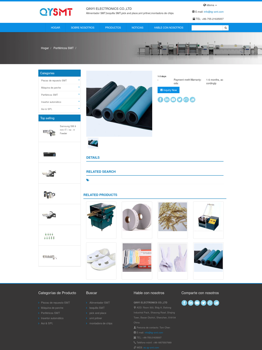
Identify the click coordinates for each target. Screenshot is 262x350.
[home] (56, 12)
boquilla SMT (97, 307)
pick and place (97, 313)
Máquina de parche (51, 87)
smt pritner (95, 318)
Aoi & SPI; (46, 109)
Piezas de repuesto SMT (54, 80)
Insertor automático (51, 102)
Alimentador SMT (99, 302)
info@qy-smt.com (214, 11)
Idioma (210, 5)
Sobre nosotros (82, 27)
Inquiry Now (170, 90)
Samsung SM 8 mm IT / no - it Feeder (68, 129)
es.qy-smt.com (151, 347)
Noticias (137, 27)
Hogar (55, 27)
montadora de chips (100, 323)
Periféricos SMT (63, 48)
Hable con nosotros (168, 27)
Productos (113, 27)
